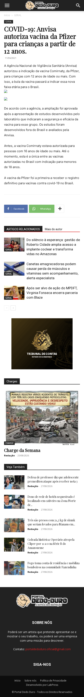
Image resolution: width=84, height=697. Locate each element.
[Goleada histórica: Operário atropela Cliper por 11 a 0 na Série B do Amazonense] (14, 545)
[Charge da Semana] (42, 417)
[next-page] (13, 308)
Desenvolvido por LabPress (42, 685)
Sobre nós (30, 680)
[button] (6, 5)
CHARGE (9, 443)
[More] (60, 209)
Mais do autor (53, 229)
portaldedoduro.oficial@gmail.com (48, 649)
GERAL (17, 15)
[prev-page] (6, 308)
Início (7, 15)
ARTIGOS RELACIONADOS (23, 229)
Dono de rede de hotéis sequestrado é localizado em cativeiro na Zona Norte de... (52, 501)
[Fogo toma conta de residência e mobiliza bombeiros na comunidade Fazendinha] (14, 568)
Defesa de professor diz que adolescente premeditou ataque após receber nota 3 (53, 479)
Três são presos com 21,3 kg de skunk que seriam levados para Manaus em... (51, 522)
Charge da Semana (22, 450)
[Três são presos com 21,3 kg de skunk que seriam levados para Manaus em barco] (14, 525)
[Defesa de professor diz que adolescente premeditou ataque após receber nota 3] (14, 482)
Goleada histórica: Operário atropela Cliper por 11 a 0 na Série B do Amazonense (51, 544)
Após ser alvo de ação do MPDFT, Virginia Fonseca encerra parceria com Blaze (52, 292)
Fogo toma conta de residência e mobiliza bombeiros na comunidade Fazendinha (54, 565)
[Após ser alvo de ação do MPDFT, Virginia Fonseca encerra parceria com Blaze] (14, 293)
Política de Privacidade (53, 680)
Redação (9, 455)
